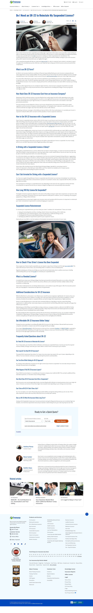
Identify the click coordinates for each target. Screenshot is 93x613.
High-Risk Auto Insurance (35, 10)
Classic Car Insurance (33, 535)
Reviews (49, 576)
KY (61, 554)
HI (51, 554)
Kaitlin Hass (48, 22)
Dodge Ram (41, 563)
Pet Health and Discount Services (72, 541)
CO (39, 554)
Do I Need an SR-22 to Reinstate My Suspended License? (55, 10)
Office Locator (69, 574)
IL (56, 554)
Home (11, 10)
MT (81, 554)
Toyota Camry (39, 565)
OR (50, 556)
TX (61, 556)
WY (76, 556)
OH (46, 556)
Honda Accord (66, 563)
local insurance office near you (54, 123)
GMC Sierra (59, 563)
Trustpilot (18, 431)
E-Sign (66, 588)
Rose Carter (36, 22)
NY (44, 556)
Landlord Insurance (69, 522)
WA (69, 556)
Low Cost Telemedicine (52, 530)
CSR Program (32, 578)
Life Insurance (50, 523)
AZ (35, 554)
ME (70, 554)
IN (57, 554)
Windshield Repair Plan (70, 530)
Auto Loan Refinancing (70, 543)
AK (29, 554)
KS (59, 554)
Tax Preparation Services (70, 545)
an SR (34, 271)
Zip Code (46, 418)
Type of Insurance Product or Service (33, 418)
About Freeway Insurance (34, 571)
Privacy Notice (68, 584)
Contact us (49, 571)
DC (43, 554)
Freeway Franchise (33, 573)
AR (33, 554)
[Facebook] (70, 21)
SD (58, 556)
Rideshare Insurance (69, 526)
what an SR (44, 61)
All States (79, 556)
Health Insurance (51, 525)
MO (76, 554)
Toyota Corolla (46, 565)
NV (42, 556)
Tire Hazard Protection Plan (71, 536)
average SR (51, 126)
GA (49, 554)
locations (57, 328)
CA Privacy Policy (68, 586)
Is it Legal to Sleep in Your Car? (71, 500)
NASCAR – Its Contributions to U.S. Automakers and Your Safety (21, 501)
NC (29, 556)
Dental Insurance (51, 528)
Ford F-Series (54, 563)
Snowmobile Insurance (34, 530)
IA (52, 554)
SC (56, 556)
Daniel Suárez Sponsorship (35, 582)
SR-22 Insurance (32, 533)
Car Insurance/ (26, 10)
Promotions (31, 580)
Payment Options (51, 573)
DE (45, 554)
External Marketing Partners (71, 590)
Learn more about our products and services (35, 426)
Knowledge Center (17, 10)
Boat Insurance (32, 526)
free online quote (27, 328)
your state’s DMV (69, 266)
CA (37, 554)
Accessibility (49, 580)
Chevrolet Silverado (33, 563)
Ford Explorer (47, 563)
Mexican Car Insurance (52, 538)
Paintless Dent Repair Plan (71, 538)
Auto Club (67, 528)
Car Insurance (14, 497)
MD (67, 554)
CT (41, 554)
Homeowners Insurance (34, 537)
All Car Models (53, 565)
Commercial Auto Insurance (71, 524)
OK (48, 556)
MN (74, 554)
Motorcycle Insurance (34, 522)
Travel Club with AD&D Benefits (54, 534)
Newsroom (31, 584)
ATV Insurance (32, 528)
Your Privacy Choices (69, 592)
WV (73, 556)
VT (67, 556)
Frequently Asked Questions (53, 578)
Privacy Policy (68, 582)
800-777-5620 (65, 328)
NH (36, 556)
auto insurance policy (52, 76)
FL (47, 554)
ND (32, 556)
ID (54, 554)
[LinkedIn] (76, 21)
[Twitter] (73, 21)
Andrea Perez (23, 22)
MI (72, 554)
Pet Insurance (50, 532)
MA (65, 554)
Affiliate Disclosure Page (37, 603)
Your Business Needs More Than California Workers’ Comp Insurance (46, 501)
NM (40, 556)
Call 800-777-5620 (64, 426)
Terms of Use (68, 579)
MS (78, 554)
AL (31, 554)
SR (34, 56)
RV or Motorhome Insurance (35, 524)
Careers (31, 576)
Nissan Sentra (32, 565)
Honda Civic (72, 563)
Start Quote (61, 421)
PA (52, 556)
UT (63, 556)
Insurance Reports (70, 571)
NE (34, 556)
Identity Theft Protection (52, 536)
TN (59, 556)
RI (54, 556)
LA (63, 554)
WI (71, 556)
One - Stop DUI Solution (70, 547)
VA (65, 556)
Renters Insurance (33, 539)
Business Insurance (40, 497)
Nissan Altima (79, 563)
